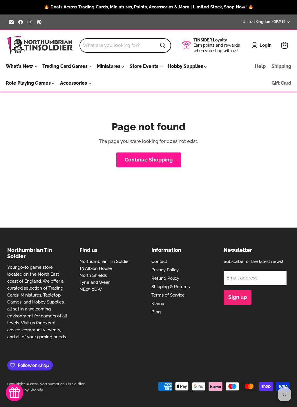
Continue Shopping (149, 160)
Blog (156, 312)
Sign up (237, 297)
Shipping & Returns (170, 286)
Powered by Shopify (25, 390)
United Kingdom (263, 21)
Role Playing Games (29, 83)
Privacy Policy (165, 269)
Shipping (281, 66)
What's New (20, 66)
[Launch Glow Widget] (14, 392)
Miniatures (109, 66)
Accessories (74, 83)
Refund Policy (165, 278)
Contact (159, 261)
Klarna (157, 303)
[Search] (163, 45)
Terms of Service (168, 295)
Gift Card (281, 83)
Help (260, 66)
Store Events (145, 66)
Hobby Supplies (186, 66)
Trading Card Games (65, 66)
